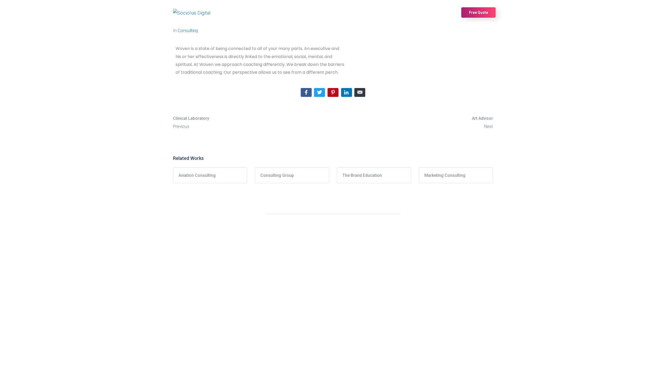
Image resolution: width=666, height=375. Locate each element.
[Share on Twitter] (319, 92)
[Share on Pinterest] (333, 92)
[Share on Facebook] (306, 92)
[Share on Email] (359, 92)
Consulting (188, 30)
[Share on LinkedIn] (346, 92)
